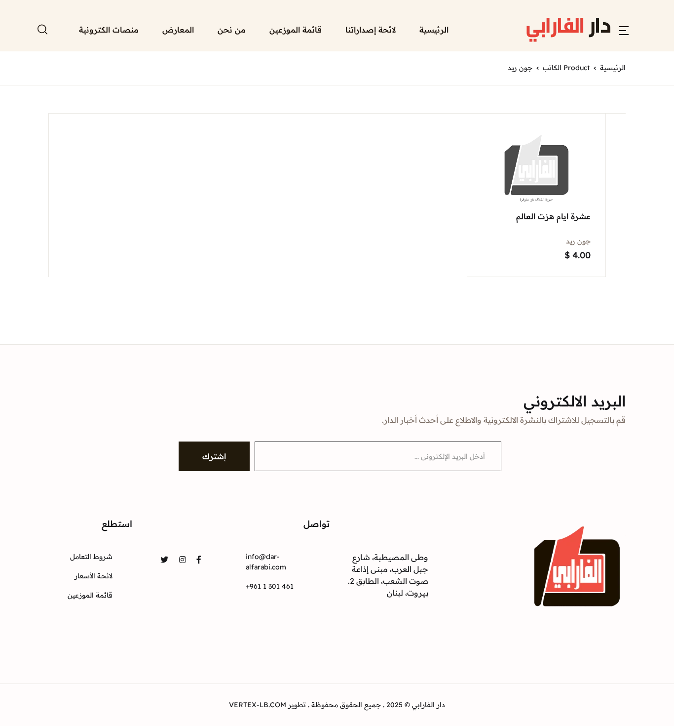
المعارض (178, 30)
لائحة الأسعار (93, 575)
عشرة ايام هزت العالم (553, 216)
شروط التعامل (91, 556)
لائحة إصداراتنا (370, 30)
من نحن (232, 30)
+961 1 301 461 (270, 586)
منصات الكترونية (109, 30)
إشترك (214, 456)
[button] (624, 30)
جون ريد (578, 241)
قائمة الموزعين (295, 30)
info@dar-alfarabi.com (266, 561)
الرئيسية (434, 30)
